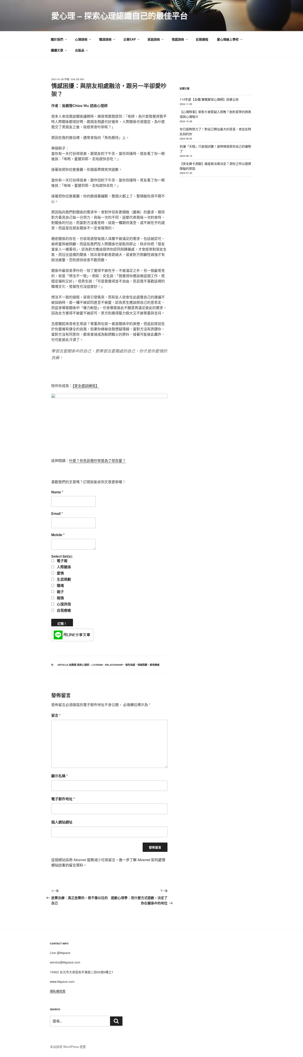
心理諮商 (81, 39)
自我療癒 (63, 610)
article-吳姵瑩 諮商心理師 (73, 664)
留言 (56, 715)
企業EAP (129, 39)
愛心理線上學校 (228, 39)
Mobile (58, 535)
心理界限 (63, 604)
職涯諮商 (105, 39)
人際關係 (63, 567)
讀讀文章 (57, 50)
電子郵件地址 (63, 798)
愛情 (60, 573)
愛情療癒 (154, 664)
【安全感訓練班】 (86, 385)
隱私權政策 (57, 991)
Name (57, 492)
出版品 (79, 50)
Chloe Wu (77, 79)
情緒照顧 (142, 664)
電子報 (61, 561)
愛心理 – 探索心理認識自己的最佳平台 (119, 15)
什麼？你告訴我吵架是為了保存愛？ (97, 460)
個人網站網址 (62, 822)
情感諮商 (178, 39)
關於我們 (57, 39)
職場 (60, 585)
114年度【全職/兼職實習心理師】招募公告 (209, 99)
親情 (60, 598)
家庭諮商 (154, 39)
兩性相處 (130, 664)
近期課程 (202, 39)
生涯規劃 (63, 579)
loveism (97, 664)
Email (57, 513)
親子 (60, 592)
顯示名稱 (59, 775)
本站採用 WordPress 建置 (68, 1046)
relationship (114, 664)
